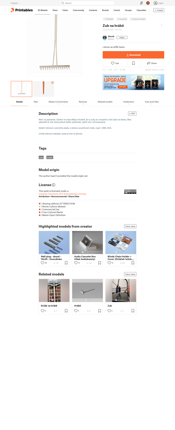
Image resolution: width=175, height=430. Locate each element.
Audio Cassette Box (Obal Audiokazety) (85, 257)
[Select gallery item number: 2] (85, 252)
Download (134, 54)
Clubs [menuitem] (65, 10)
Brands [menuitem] (105, 10)
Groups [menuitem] (128, 10)
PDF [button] (133, 113)
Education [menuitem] (141, 10)
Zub (110, 305)
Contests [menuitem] (93, 10)
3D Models (109, 19)
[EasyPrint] (141, 3)
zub (41, 157)
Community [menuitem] (78, 10)
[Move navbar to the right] (149, 10)
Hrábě (77, 305)
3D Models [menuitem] (43, 10)
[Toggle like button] (42, 262)
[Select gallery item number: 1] (83, 252)
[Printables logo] (22, 10)
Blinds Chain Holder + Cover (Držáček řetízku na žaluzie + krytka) (120, 257)
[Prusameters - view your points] (148, 3)
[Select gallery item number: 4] (89, 252)
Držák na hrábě (49, 305)
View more (130, 226)
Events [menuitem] (117, 10)
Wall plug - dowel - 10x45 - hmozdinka (51, 257)
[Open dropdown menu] (161, 25)
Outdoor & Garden (138, 19)
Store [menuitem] (55, 10)
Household (123, 19)
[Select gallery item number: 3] (87, 252)
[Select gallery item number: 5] (91, 252)
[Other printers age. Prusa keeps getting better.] (133, 82)
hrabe (49, 157)
